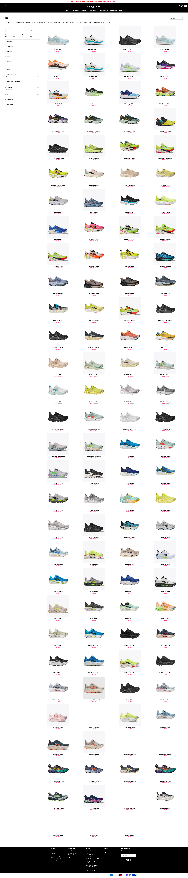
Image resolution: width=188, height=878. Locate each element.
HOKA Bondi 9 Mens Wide (94, 645)
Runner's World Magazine (56, 856)
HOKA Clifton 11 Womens (58, 49)
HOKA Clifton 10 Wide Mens (58, 429)
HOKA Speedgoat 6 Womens (130, 754)
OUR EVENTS (93, 10)
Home (4, 13)
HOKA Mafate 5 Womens (165, 266)
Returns (70, 856)
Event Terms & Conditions (56, 858)
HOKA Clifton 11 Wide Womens (129, 49)
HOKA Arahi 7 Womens (58, 835)
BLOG (120, 10)
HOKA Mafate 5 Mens (129, 293)
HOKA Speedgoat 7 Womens (130, 104)
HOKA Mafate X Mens (165, 347)
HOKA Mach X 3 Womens (94, 239)
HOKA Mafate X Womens (129, 347)
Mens (67, 10)
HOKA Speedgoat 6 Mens (165, 781)
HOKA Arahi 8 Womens (94, 185)
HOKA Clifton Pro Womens (129, 77)
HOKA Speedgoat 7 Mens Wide (94, 131)
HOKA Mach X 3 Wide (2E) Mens (165, 158)
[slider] (6, 34)
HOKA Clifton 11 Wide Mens (94, 49)
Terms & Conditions (72, 853)
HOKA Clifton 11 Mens (58, 77)
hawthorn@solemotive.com (92, 856)
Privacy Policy (71, 854)
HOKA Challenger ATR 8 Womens (165, 320)
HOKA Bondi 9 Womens (130, 700)
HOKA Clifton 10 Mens (129, 456)
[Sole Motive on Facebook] (104, 852)
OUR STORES (103, 10)
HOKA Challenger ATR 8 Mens (58, 347)
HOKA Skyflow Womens (165, 808)
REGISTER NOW (111, 1)
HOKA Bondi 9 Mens (165, 537)
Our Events (53, 854)
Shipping (70, 857)
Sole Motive (57, 874)
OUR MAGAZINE (113, 10)
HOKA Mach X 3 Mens (58, 266)
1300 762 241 (92, 854)
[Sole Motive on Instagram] (105, 852)
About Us (70, 850)
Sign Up (129, 860)
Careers (52, 857)
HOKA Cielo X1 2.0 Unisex (129, 537)
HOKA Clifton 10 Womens (58, 375)
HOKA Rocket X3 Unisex (58, 320)
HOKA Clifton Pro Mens (58, 104)
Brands (84, 10)
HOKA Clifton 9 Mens (129, 835)
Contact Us (70, 852)
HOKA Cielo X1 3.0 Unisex (129, 158)
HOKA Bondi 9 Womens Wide (165, 673)
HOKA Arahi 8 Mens (58, 212)
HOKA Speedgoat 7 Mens (129, 131)
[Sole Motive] (94, 7)
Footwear (53, 853)
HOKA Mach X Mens (94, 835)
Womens (75, 10)
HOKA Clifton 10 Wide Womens (129, 429)
